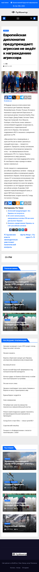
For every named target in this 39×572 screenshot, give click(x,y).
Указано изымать (14, 304)
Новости (6, 30)
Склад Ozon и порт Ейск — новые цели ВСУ (18, 421)
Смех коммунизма (9, 400)
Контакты (12, 567)
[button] (31, 18)
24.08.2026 (9, 487)
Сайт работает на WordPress (10, 563)
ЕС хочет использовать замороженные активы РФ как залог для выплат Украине (21, 218)
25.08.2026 (9, 467)
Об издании (25, 567)
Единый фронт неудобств (12, 395)
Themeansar (33, 563)
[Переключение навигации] (18, 18)
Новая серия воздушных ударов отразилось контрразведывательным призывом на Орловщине (18, 414)
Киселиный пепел (9, 365)
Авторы (18, 567)
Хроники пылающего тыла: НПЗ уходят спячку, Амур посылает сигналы (19, 284)
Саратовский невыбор (11, 425)
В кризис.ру (8, 101)
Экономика (14, 301)
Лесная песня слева (10, 383)
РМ (6, 64)
